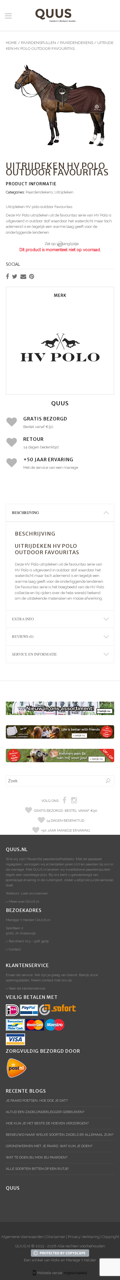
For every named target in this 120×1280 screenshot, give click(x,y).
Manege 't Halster (81, 1260)
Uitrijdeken (63, 192)
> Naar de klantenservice (25, 988)
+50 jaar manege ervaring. (66, 830)
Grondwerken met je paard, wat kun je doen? (49, 1146)
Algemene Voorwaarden (22, 1237)
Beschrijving (25, 512)
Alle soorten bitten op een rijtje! (37, 1169)
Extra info (23, 618)
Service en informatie (34, 654)
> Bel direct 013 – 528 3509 (27, 941)
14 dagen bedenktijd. (66, 820)
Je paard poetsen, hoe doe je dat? (37, 1100)
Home (11, 43)
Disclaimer (55, 1237)
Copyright (110, 1237)
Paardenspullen (38, 43)
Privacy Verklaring (84, 1237)
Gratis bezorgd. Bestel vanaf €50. (66, 811)
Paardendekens (76, 43)
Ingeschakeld (75, 1273)
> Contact (13, 949)
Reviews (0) (22, 636)
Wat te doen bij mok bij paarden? (36, 1157)
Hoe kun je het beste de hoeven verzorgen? (47, 1123)
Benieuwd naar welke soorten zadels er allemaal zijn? (59, 1135)
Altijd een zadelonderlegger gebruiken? (45, 1112)
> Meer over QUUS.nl (22, 901)
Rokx (55, 1260)
